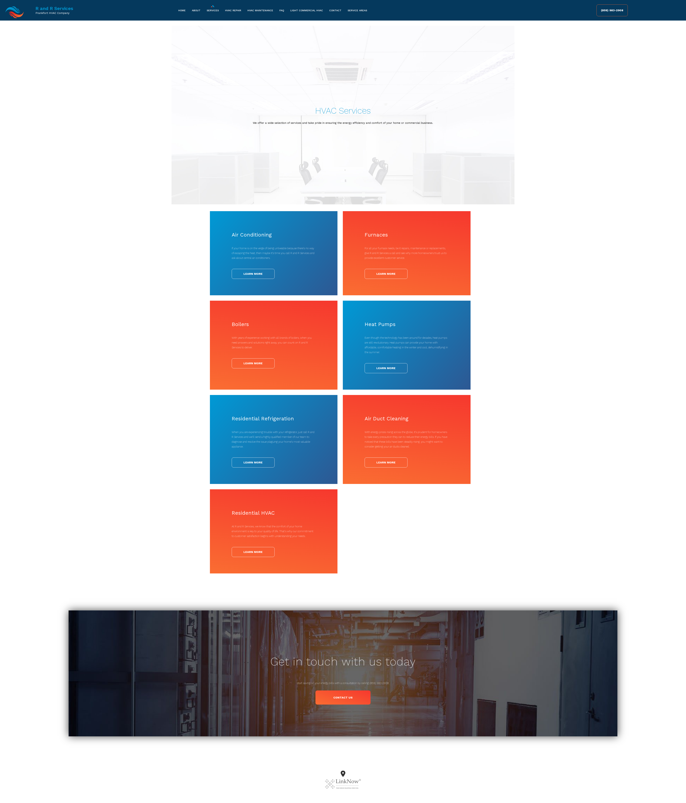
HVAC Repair (233, 10)
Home (182, 10)
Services (213, 10)
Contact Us (343, 697)
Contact (335, 10)
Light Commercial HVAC (306, 10)
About (196, 10)
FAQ (281, 10)
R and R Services (54, 8)
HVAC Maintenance (260, 10)
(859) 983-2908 (612, 10)
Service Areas (357, 10)
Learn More (253, 273)
